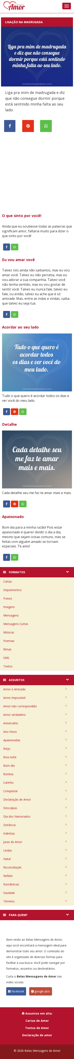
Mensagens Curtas (15, 624)
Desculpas (10, 808)
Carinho (8, 782)
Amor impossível (14, 698)
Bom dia (9, 766)
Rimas (7, 649)
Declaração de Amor (17, 799)
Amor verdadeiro (14, 715)
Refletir (8, 876)
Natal (6, 859)
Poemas (8, 641)
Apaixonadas (11, 740)
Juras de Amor (12, 842)
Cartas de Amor (37, 1021)
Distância (9, 825)
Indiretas (9, 833)
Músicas (8, 632)
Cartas (7, 581)
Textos (8, 666)
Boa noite (9, 757)
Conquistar (10, 791)
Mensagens (11, 615)
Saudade (9, 893)
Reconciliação (12, 867)
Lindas (7, 850)
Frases (7, 598)
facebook (17, 991)
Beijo (6, 749)
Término (9, 901)
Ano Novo (10, 732)
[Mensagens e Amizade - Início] (37, 5)
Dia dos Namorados (16, 816)
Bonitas (8, 774)
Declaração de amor (37, 1035)
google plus (42, 991)
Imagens (9, 607)
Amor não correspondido (20, 706)
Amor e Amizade (14, 689)
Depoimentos (12, 590)
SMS (6, 658)
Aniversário (10, 723)
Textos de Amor (37, 1028)
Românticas (11, 884)
